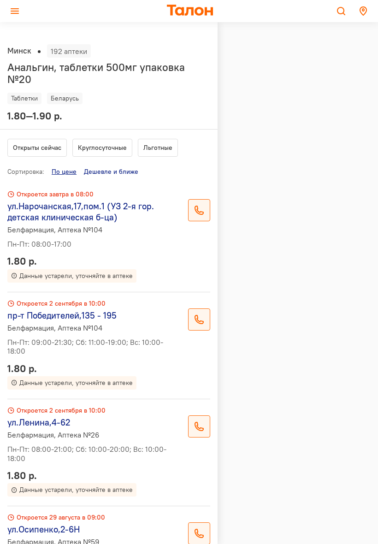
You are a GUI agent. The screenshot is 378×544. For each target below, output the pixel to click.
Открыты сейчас (37, 147)
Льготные (157, 147)
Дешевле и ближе (111, 171)
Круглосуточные (102, 147)
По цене (64, 171)
